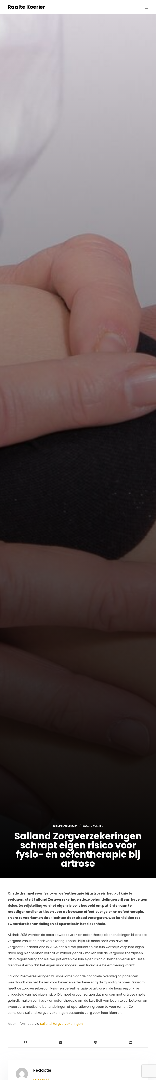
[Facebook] (25, 1042)
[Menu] (146, 7)
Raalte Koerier (26, 7)
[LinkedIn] (130, 1042)
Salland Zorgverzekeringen (61, 1023)
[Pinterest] (95, 1042)
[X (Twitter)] (60, 1042)
